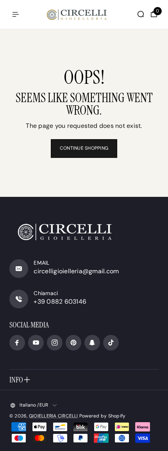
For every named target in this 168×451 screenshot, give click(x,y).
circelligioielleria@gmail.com (76, 271)
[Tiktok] (111, 342)
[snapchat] (92, 342)
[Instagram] (55, 342)
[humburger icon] (15, 14)
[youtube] (36, 342)
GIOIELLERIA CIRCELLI (53, 416)
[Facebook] (17, 342)
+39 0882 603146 (60, 301)
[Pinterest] (73, 342)
